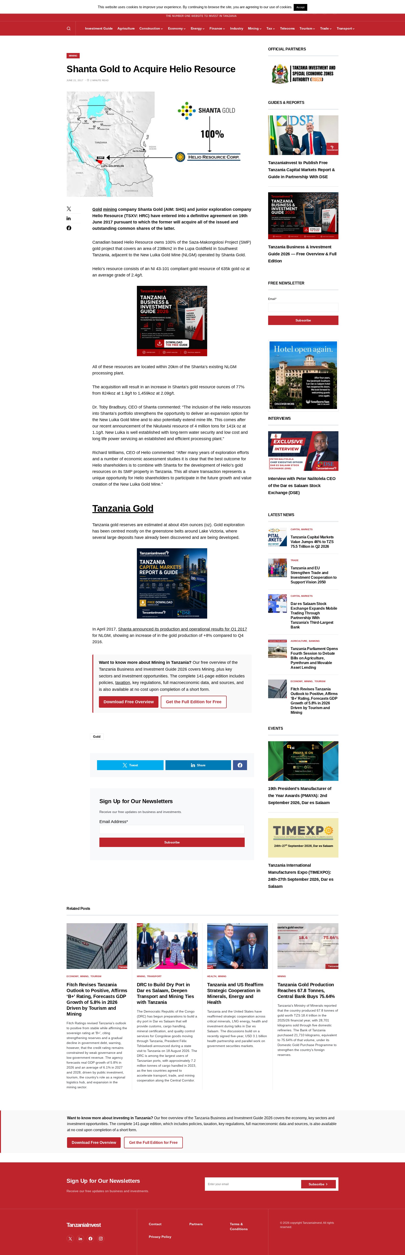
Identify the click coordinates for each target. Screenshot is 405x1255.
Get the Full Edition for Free (193, 701)
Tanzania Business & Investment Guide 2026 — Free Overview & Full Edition (302, 254)
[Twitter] (70, 1238)
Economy (297, 681)
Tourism (320, 681)
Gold (97, 209)
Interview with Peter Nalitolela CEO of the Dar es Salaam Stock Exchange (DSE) (302, 485)
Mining (73, 55)
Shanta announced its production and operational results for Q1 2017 (182, 629)
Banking (314, 641)
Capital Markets (302, 529)
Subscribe (316, 1184)
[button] (69, 28)
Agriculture (299, 641)
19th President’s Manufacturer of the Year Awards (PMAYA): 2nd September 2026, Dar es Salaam (299, 795)
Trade (295, 560)
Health (211, 976)
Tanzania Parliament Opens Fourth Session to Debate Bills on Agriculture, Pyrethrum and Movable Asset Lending (314, 658)
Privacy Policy (160, 1237)
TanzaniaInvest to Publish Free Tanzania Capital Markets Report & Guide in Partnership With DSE (301, 169)
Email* (272, 299)
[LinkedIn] (80, 1238)
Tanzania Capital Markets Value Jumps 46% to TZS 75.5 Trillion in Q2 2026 (312, 541)
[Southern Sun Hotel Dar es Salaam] (303, 375)
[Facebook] (90, 1238)
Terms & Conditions (239, 1226)
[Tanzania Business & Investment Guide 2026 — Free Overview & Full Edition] (303, 215)
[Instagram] (101, 1238)
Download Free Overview (129, 701)
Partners (196, 1224)
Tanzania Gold (123, 508)
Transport (154, 976)
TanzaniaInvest (84, 1225)
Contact (155, 1224)
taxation (122, 682)
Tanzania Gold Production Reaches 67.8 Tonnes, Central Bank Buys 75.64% (306, 990)
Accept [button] (300, 7)
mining (110, 209)
